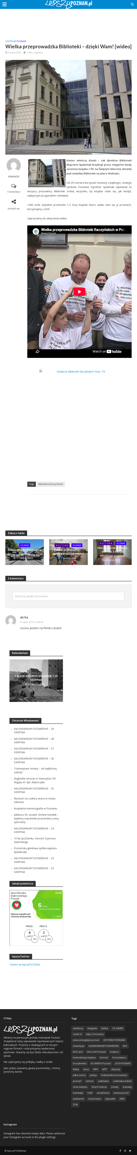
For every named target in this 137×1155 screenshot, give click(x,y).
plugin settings (47, 1137)
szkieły (114, 1086)
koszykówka (80, 1063)
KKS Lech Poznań (96, 1051)
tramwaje (78, 1092)
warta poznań (121, 1092)
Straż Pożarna (99, 1086)
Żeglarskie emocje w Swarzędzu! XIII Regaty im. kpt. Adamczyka (35, 780)
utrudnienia (103, 1092)
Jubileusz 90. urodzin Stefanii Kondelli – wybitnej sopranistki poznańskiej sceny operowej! (36, 818)
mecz (86, 1069)
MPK (95, 1069)
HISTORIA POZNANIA (114, 1040)
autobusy (78, 1028)
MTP (104, 1069)
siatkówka (103, 1081)
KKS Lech (78, 1051)
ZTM (75, 1104)
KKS (125, 1045)
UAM (89, 1092)
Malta (76, 1069)
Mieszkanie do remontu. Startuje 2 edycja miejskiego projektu (112, 551)
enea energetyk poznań (86, 1040)
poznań (77, 1081)
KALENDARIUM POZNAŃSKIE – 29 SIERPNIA (36, 677)
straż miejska (80, 1086)
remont (89, 1081)
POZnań (21, 41)
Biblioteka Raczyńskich (51, 484)
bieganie (92, 1028)
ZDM (122, 1098)
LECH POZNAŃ (122, 1063)
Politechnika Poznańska (114, 1075)
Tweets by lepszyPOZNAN (24, 964)
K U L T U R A (62, 545)
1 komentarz (14, 191)
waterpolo (78, 1098)
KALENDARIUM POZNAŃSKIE (104, 1045)
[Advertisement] (68, 20)
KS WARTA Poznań (101, 1063)
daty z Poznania (94, 1034)
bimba (104, 1028)
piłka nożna (79, 1075)
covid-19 (77, 1034)
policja (93, 1075)
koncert (104, 1057)
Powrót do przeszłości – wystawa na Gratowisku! (68, 551)
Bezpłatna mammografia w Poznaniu (35, 808)
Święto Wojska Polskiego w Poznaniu (24, 551)
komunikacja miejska (84, 1057)
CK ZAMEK (117, 1028)
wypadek (110, 1098)
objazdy (115, 1069)
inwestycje (78, 1045)
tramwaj (127, 1086)
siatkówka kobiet (122, 1081)
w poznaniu (94, 1098)
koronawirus (119, 1057)
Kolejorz (114, 1051)
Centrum (10, 41)
